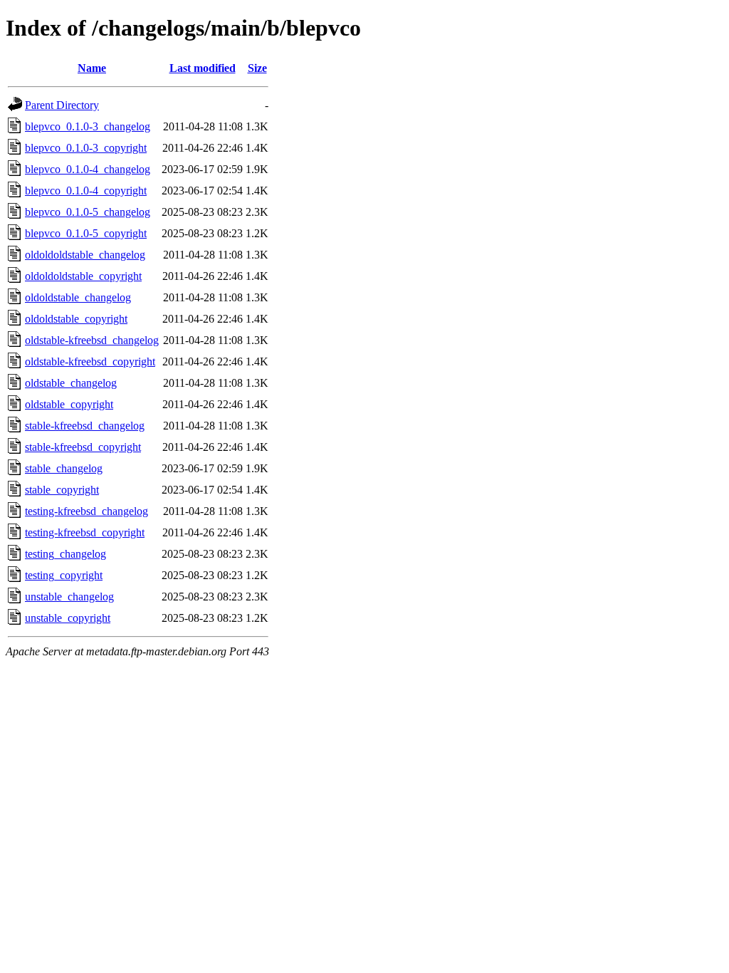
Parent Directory (62, 105)
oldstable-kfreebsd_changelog (92, 340)
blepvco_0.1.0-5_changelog (87, 212)
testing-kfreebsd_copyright (85, 532)
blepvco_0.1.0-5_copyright (86, 233)
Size (257, 68)
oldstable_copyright (69, 404)
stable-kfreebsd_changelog (85, 426)
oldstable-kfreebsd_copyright (90, 361)
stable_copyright (62, 490)
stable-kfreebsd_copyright (83, 447)
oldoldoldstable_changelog (85, 255)
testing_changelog (65, 554)
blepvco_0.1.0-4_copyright (86, 190)
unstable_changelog (69, 596)
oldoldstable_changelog (78, 297)
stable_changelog (64, 468)
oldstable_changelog (71, 383)
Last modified (202, 68)
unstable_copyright (67, 618)
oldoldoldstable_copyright (83, 276)
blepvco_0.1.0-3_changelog (87, 126)
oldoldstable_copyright (76, 319)
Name (92, 68)
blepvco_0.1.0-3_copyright (86, 148)
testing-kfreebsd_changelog (86, 511)
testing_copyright (64, 575)
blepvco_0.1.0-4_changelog (87, 169)
